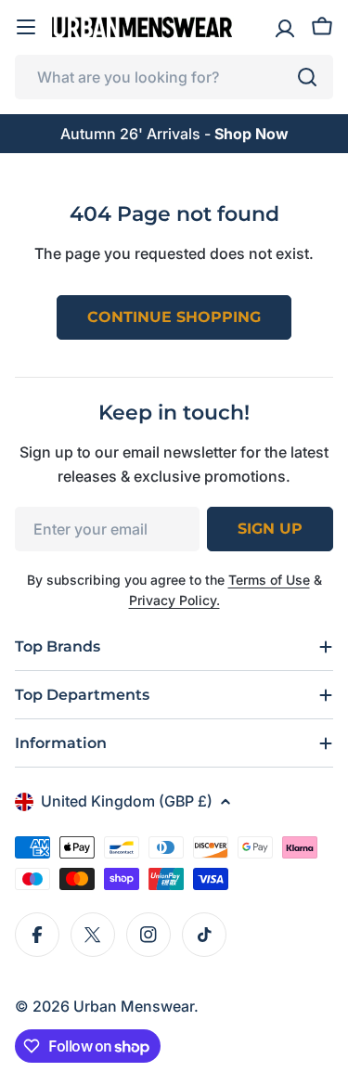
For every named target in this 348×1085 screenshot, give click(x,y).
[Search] (307, 77)
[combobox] (174, 77)
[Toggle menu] (26, 27)
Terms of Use (269, 580)
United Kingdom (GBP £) (127, 801)
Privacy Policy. (174, 600)
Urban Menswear (133, 1006)
